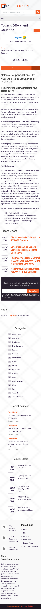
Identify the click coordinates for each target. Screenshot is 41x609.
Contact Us (27, 540)
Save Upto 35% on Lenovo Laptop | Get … (25, 509)
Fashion (15, 350)
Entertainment (17, 346)
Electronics (16, 342)
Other (14, 385)
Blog (24, 533)
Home (25, 530)
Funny (14, 362)
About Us (26, 536)
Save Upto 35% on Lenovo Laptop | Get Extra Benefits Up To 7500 (24, 250)
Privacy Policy (28, 543)
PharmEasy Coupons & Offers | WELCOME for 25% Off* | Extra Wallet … (18, 444)
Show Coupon (16, 68)
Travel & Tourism (18, 397)
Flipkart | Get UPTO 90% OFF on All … (24, 477)
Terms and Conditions (30, 546)
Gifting (14, 366)
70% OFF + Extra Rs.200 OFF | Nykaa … (25, 498)
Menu (2, 19)
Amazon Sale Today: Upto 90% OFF (25, 466)
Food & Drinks (16, 358)
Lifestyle (15, 373)
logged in (13, 316)
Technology (16, 393)
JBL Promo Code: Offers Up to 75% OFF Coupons (25, 239)
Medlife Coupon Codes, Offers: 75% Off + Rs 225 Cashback (25, 270)
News (14, 377)
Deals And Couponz (13, 606)
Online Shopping (17, 381)
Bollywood (15, 338)
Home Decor (16, 369)
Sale (13, 389)
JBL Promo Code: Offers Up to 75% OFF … (24, 489)
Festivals (15, 354)
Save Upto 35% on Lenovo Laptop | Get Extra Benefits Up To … (19, 430)
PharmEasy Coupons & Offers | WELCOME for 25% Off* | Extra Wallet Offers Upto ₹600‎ (25, 261)
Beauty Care (16, 334)
